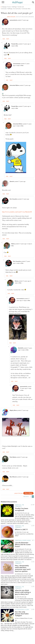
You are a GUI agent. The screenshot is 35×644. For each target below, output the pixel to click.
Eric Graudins (14, 199)
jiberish (12, 181)
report (7, 38)
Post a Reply (28, 493)
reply (4, 38)
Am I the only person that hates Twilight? (22, 614)
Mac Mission (13, 477)
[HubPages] (17, 2)
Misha (13, 243)
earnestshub (13, 20)
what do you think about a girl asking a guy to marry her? (23, 592)
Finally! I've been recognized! (21, 509)
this (17, 46)
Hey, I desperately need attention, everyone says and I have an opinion (23, 568)
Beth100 (20, 348)
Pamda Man (14, 44)
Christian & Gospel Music (23, 540)
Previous (26, 496)
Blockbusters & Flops (22, 609)
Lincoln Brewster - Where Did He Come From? (23, 544)
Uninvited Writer (14, 85)
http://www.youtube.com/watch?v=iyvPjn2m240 (17, 212)
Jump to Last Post (11, 16)
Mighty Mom (13, 410)
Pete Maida (13, 457)
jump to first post (19, 493)
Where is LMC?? (21, 529)
